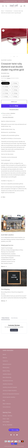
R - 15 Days (14, 93)
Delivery (3, 301)
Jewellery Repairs (7, 374)
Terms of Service (7, 407)
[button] (3, 6)
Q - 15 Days (5, 93)
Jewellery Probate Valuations (10, 390)
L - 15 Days (14, 83)
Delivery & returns (7, 364)
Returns (3, 266)
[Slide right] (17, 56)
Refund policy (6, 367)
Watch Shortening (7, 377)
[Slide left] (10, 56)
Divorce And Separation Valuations (11, 393)
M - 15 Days (5, 86)
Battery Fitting (6, 370)
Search (4, 354)
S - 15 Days (5, 96)
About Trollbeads (7, 403)
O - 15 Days (5, 90)
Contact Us (5, 361)
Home (2, 11)
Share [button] (4, 197)
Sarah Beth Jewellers (11, 446)
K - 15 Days (5, 83)
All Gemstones (9, 11)
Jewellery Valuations (8, 384)
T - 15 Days (14, 96)
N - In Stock (15, 86)
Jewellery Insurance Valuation (10, 387)
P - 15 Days (14, 90)
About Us (5, 357)
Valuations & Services (8, 380)
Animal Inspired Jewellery (9, 397)
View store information (8, 117)
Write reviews (14, 330)
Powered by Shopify (20, 446)
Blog (4, 400)
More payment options (14, 109)
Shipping (8, 78)
